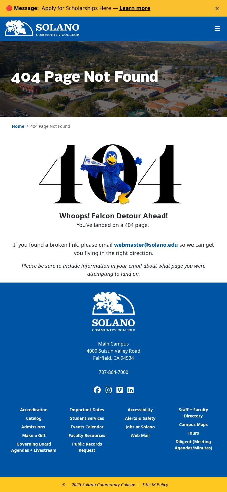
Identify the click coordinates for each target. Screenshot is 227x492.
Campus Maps (193, 424)
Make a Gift (34, 435)
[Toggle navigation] (217, 29)
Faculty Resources (87, 435)
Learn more (134, 8)
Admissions (33, 427)
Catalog (34, 418)
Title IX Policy (155, 484)
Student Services (87, 418)
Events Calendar (87, 427)
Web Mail (140, 435)
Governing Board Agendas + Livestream (33, 447)
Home (18, 126)
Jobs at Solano (140, 427)
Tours (193, 433)
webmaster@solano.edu (146, 244)
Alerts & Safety (140, 418)
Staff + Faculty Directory (193, 413)
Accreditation (34, 409)
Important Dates (87, 409)
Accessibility (140, 409)
